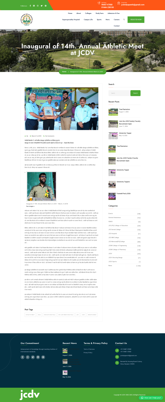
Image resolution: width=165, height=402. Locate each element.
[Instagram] (37, 6)
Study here (100, 13)
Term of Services (89, 349)
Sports (99, 19)
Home (70, 13)
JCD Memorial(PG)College (116, 241)
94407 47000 (106, 5)
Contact (117, 26)
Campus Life (88, 19)
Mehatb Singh (92, 314)
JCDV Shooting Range (115, 257)
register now (136, 19)
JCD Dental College (114, 229)
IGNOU (110, 221)
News (108, 19)
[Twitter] (41, 6)
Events (110, 213)
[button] (151, 398)
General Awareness (114, 217)
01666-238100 (107, 7)
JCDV (83, 314)
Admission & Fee (114, 13)
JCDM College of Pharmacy (117, 249)
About (78, 13)
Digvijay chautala (49, 314)
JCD (77, 314)
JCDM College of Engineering (117, 245)
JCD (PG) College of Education (118, 225)
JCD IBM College (113, 237)
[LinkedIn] (34, 6)
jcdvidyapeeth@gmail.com (132, 5)
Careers (117, 19)
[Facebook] (30, 6)
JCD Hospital (112, 233)
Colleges (88, 13)
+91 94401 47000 (125, 352)
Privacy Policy (88, 352)
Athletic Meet (30, 314)
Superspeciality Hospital (71, 19)
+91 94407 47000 (125, 349)
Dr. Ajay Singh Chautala (65, 314)
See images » (30, 206)
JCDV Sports (112, 261)
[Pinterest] (45, 6)
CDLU (39, 314)
